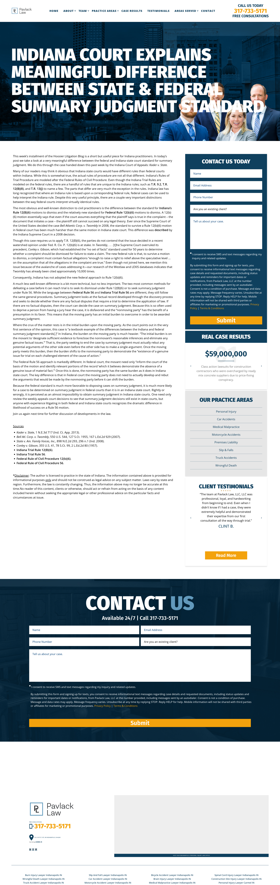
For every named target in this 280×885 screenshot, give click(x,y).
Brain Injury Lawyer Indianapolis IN (172, 878)
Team (83, 11)
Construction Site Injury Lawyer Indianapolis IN (236, 878)
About (68, 11)
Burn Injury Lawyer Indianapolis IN (43, 875)
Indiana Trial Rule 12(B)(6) (34, 450)
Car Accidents (226, 419)
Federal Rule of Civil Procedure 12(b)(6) (44, 459)
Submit (226, 320)
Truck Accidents (226, 458)
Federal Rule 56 (83, 292)
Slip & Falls (226, 450)
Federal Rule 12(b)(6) (119, 212)
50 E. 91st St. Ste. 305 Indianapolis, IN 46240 (47, 837)
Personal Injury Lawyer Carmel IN (236, 882)
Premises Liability (226, 442)
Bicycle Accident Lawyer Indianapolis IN (172, 875)
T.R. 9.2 (156, 184)
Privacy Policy (102, 706)
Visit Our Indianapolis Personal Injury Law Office (191, 855)
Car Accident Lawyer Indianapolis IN (108, 878)
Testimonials (158, 11)
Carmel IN (39, 842)
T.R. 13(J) (37, 189)
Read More (226, 555)
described (161, 230)
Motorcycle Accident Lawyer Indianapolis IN (108, 882)
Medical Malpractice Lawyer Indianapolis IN (172, 882)
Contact (208, 11)
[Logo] (52, 816)
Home (53, 11)
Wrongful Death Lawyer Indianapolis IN (44, 878)
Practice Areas (104, 11)
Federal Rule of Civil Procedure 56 (40, 463)
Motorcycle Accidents (226, 435)
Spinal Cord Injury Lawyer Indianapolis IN (236, 875)
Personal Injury (226, 411)
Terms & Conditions (212, 308)
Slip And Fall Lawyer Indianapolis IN (108, 875)
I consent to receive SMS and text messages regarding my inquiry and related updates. (227, 256)
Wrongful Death (226, 465)
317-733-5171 (250, 11)
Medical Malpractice (226, 427)
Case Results (131, 11)
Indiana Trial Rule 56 (115, 292)
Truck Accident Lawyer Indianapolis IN (43, 882)
